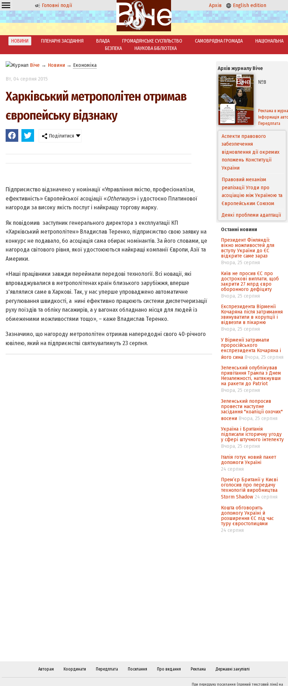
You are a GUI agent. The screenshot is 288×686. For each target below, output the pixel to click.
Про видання (169, 669)
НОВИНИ (19, 41)
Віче (35, 65)
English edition (248, 5)
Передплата (107, 669)
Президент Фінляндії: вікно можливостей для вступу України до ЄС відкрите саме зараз (247, 248)
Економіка (85, 65)
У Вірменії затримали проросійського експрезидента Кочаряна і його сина (251, 348)
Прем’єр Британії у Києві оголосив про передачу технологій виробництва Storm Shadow (249, 488)
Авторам (46, 669)
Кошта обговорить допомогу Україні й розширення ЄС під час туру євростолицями (247, 515)
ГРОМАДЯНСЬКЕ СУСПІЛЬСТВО (152, 41)
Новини (56, 65)
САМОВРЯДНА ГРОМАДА (219, 41)
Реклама (198, 669)
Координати (75, 669)
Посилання (137, 669)
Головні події (56, 5)
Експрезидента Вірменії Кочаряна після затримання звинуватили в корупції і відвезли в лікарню (252, 314)
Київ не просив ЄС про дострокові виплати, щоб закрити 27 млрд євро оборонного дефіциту (250, 281)
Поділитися (60, 136)
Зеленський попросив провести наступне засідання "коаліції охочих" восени (252, 409)
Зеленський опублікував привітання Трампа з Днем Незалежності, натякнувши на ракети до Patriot (251, 375)
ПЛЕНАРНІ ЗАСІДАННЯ (62, 41)
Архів (215, 5)
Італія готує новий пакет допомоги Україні (248, 459)
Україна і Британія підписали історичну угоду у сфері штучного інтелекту (252, 434)
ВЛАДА (103, 41)
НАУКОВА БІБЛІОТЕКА (156, 48)
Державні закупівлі (233, 669)
